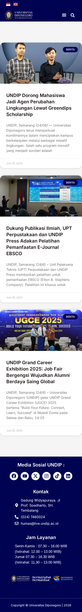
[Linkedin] (68, 476)
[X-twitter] (35, 476)
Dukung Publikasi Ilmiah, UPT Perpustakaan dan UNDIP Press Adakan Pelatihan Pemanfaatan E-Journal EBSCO (39, 240)
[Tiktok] (57, 476)
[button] (64, 14)
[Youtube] (25, 476)
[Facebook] (14, 476)
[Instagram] (46, 476)
